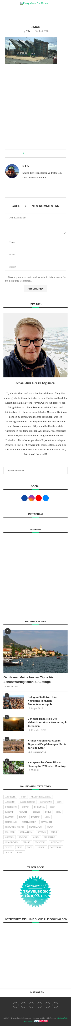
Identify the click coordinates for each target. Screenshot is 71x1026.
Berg (59, 802)
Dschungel (39, 807)
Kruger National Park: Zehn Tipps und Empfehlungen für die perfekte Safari (47, 744)
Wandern (41, 847)
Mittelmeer (46, 822)
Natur (50, 827)
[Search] (67, 5)
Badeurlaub (46, 802)
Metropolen (11, 822)
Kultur (22, 817)
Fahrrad (9, 812)
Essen (52, 807)
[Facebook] (15, 1005)
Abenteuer (10, 797)
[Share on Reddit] (39, 153)
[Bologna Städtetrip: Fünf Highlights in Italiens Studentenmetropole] (13, 702)
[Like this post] (26, 153)
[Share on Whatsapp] (43, 153)
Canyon (25, 807)
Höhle (48, 812)
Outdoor (9, 837)
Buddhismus (11, 807)
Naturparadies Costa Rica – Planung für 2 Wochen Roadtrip (46, 764)
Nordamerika (26, 832)
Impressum (29, 1021)
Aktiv (23, 797)
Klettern (9, 817)
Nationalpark (35, 827)
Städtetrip (40, 842)
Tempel (8, 847)
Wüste (20, 852)
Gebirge (36, 812)
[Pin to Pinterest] (36, 153)
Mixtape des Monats (14, 827)
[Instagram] (31, 1005)
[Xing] (55, 1005)
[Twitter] (23, 1005)
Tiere (19, 847)
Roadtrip (23, 837)
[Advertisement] (35, 108)
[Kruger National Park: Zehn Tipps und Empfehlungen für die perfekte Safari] (13, 746)
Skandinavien (11, 842)
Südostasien (56, 842)
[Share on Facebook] (30, 153)
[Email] (47, 1005)
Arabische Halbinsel (41, 797)
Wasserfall (55, 847)
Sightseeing (49, 837)
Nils (28, 31)
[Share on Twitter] (33, 153)
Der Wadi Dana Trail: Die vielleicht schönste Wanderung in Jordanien (47, 722)
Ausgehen (9, 802)
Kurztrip (35, 817)
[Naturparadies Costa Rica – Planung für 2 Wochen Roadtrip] (13, 767)
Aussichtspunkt (27, 802)
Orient (54, 832)
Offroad (42, 832)
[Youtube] (39, 1005)
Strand (26, 842)
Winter (8, 852)
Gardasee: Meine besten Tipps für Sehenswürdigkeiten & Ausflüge (28, 679)
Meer (47, 817)
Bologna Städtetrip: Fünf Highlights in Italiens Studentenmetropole (42, 701)
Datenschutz (62, 1018)
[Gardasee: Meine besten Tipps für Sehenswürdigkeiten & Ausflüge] (35, 651)
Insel (58, 812)
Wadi (29, 847)
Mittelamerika (29, 822)
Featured (23, 812)
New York (9, 832)
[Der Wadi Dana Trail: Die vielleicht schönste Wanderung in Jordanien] (13, 724)
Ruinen (36, 837)
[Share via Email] (46, 153)
